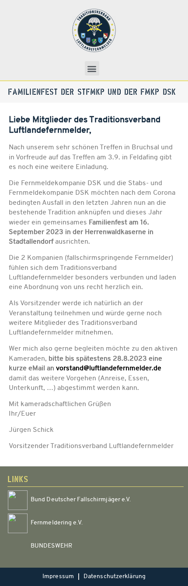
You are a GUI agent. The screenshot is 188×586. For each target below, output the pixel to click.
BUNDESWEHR (51, 546)
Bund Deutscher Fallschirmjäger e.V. (81, 499)
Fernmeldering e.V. (57, 523)
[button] (92, 68)
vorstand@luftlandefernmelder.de (108, 368)
